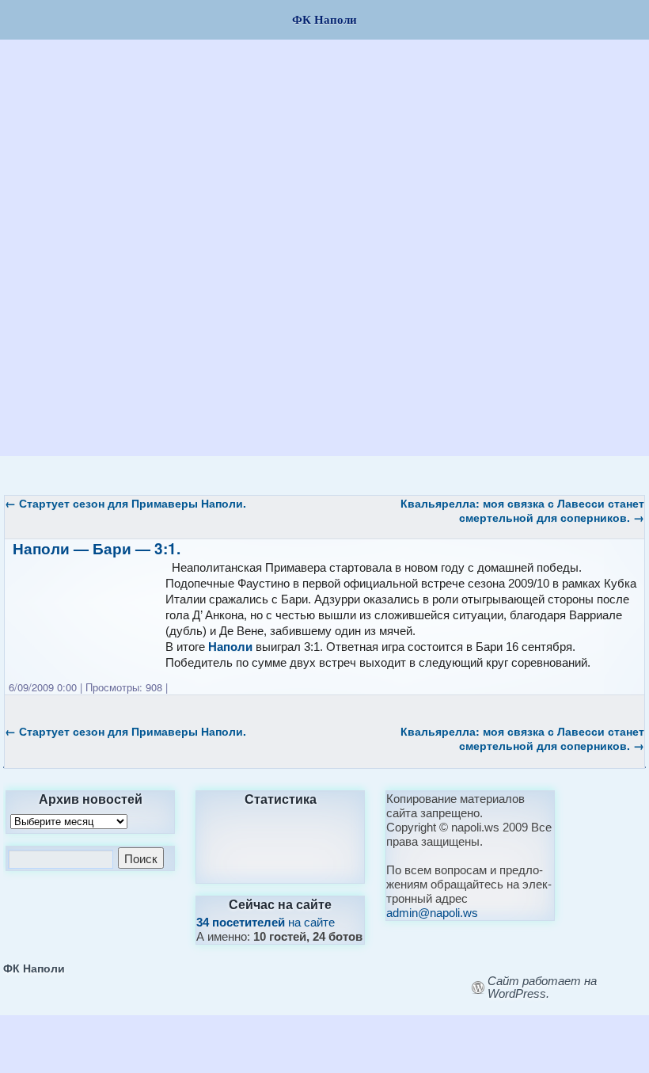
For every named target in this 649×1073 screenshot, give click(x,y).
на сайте (265, 922)
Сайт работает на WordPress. (542, 987)
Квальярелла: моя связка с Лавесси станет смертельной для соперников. (522, 510)
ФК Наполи (34, 968)
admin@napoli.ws (432, 912)
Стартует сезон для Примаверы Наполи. (125, 503)
